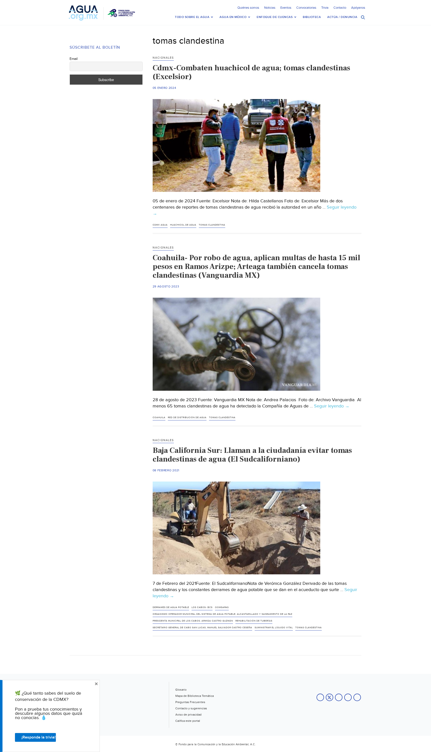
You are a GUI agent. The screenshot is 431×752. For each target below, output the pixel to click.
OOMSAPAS (222, 607)
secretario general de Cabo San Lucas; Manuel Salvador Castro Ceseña (202, 627)
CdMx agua (160, 225)
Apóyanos (358, 8)
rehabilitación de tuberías (253, 621)
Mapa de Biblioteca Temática (194, 696)
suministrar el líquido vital (274, 627)
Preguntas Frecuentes (190, 702)
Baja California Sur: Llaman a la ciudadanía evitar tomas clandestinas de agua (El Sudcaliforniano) (252, 454)
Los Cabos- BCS (202, 607)
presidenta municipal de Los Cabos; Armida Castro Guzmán (193, 621)
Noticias (269, 8)
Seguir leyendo (331, 406)
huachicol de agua (183, 225)
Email (74, 59)
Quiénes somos (248, 8)
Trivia (324, 8)
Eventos (285, 8)
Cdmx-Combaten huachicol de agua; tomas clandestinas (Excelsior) (251, 72)
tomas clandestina (212, 225)
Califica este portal (187, 721)
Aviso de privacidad (188, 714)
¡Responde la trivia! (38, 737)
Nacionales (163, 57)
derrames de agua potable (171, 607)
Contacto (339, 8)
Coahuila (159, 417)
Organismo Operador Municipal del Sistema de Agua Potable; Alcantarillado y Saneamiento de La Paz (222, 614)
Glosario (181, 689)
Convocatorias (306, 8)
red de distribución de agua (187, 417)
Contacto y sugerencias (191, 708)
